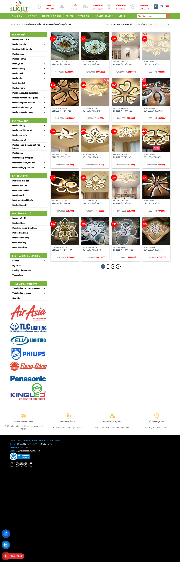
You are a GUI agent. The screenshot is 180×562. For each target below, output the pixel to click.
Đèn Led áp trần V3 (91, 203)
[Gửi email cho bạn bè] (21, 464)
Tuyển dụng (83, 16)
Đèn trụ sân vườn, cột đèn (23, 162)
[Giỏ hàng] (156, 6)
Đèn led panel (18, 54)
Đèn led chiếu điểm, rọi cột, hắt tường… (26, 146)
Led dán (15, 261)
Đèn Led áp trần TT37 (92, 250)
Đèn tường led (18, 83)
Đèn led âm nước (19, 135)
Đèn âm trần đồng (20, 218)
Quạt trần (16, 298)
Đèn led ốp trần (19, 59)
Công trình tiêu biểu (51, 16)
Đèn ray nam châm (20, 39)
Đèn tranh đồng (19, 242)
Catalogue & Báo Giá (103, 16)
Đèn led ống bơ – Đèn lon (23, 102)
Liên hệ (122, 16)
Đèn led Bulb (17, 73)
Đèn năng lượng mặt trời (23, 167)
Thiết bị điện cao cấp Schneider (26, 288)
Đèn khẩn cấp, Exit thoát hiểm (25, 93)
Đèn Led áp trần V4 (61, 203)
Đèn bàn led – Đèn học (22, 107)
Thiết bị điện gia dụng (21, 293)
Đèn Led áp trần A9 (61, 64)
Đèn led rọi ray (18, 68)
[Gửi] (168, 16)
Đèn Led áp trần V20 (92, 157)
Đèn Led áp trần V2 (122, 203)
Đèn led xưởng (18, 88)
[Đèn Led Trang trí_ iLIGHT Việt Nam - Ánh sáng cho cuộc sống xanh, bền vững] (21, 6)
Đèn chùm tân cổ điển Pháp (24, 228)
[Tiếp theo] (118, 266)
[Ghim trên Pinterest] (26, 464)
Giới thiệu (32, 16)
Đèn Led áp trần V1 (153, 203)
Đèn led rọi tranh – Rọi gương (25, 98)
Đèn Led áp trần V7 (61, 157)
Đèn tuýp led (17, 64)
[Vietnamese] (167, 6)
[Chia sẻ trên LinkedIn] (31, 464)
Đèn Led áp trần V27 (153, 111)
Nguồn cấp (17, 265)
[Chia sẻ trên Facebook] (12, 464)
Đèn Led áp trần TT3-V (62, 250)
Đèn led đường (18, 125)
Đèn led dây (17, 78)
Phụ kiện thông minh (21, 270)
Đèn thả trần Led (19, 185)
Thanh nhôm (17, 275)
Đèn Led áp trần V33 (153, 64)
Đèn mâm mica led (20, 190)
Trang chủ (17, 16)
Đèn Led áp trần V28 (61, 111)
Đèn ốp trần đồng (20, 233)
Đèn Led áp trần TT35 (154, 250)
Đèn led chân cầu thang (22, 112)
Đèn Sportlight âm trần (22, 49)
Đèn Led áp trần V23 (122, 111)
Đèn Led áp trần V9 (122, 157)
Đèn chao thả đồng (20, 238)
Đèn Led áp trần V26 (92, 111)
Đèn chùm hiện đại (20, 181)
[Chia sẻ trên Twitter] (17, 464)
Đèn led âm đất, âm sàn (22, 130)
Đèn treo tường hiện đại (22, 200)
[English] (161, 6)
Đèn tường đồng (19, 247)
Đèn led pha (17, 153)
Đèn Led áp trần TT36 (123, 250)
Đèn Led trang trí (19, 205)
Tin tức (69, 16)
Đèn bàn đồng (18, 223)
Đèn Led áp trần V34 (122, 64)
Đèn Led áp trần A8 (91, 64)
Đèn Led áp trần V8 (153, 157)
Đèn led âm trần (19, 44)
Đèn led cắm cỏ (19, 140)
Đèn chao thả (18, 195)
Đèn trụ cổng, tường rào (22, 158)
